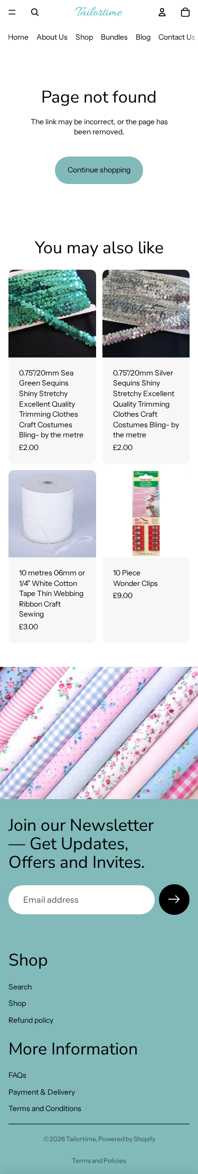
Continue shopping (99, 170)
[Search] (34, 12)
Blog (143, 37)
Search (20, 987)
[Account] (162, 12)
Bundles (114, 37)
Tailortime (81, 1139)
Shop (84, 37)
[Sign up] (174, 899)
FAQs (17, 1075)
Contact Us (176, 37)
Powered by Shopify (126, 1139)
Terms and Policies (99, 1160)
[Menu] (12, 12)
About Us (52, 37)
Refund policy (30, 1020)
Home (18, 37)
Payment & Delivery (41, 1092)
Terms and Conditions (44, 1109)
